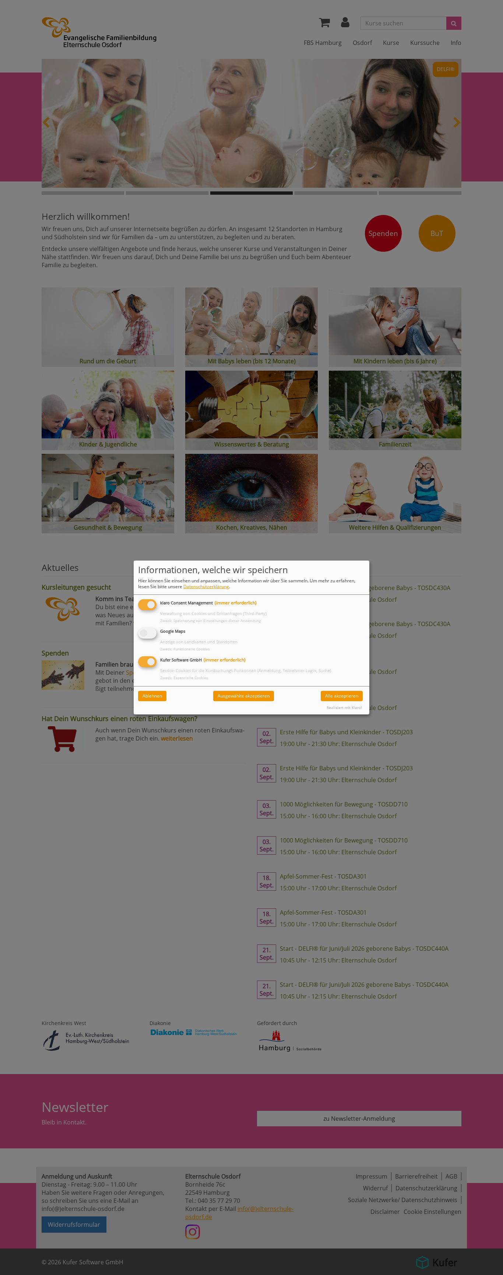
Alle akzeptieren (341, 696)
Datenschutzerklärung (206, 586)
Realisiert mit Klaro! (344, 707)
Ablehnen (152, 696)
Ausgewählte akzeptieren (244, 696)
